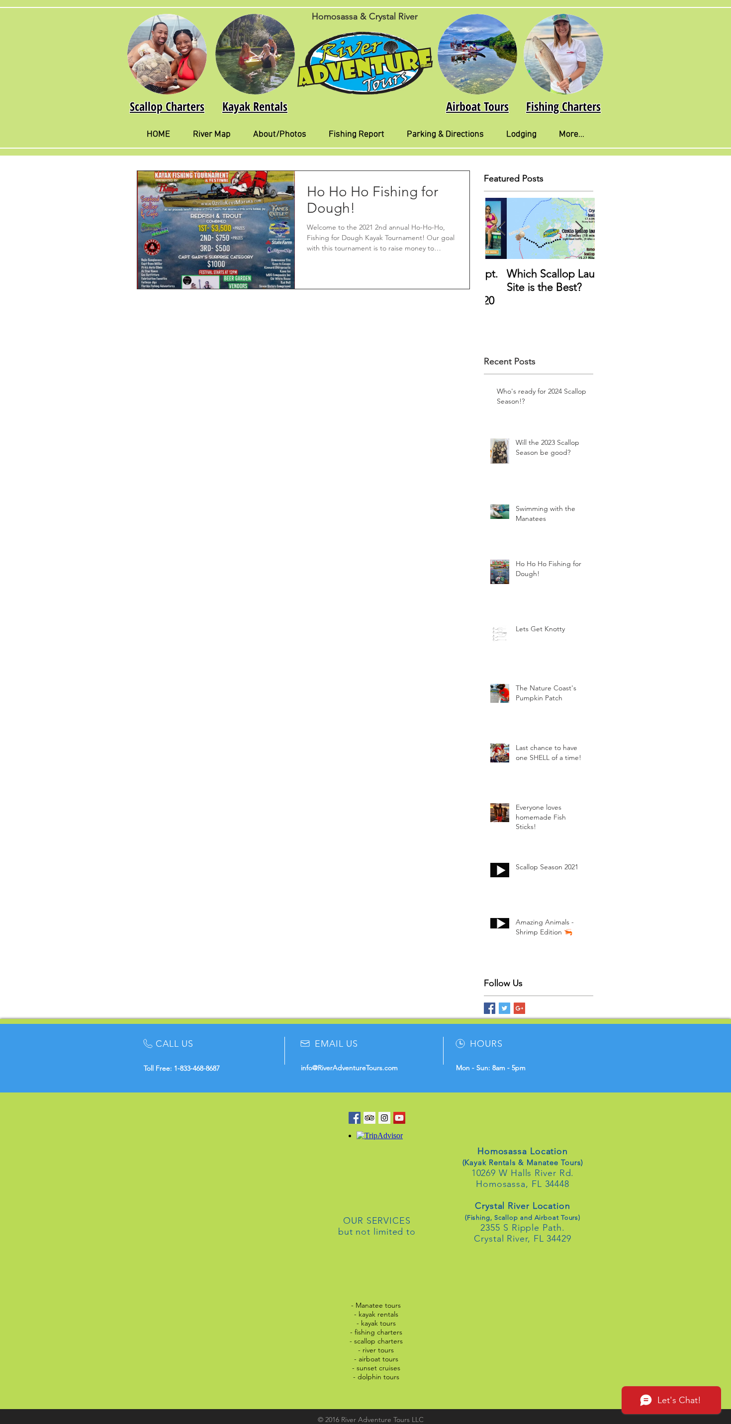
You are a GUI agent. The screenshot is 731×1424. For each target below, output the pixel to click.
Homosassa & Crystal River (365, 16)
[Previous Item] (501, 228)
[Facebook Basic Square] (489, 1008)
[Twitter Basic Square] (504, 1008)
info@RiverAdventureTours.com (349, 1067)
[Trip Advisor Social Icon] (369, 1118)
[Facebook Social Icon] (355, 1118)
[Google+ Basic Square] (519, 1008)
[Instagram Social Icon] (384, 1118)
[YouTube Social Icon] (399, 1118)
